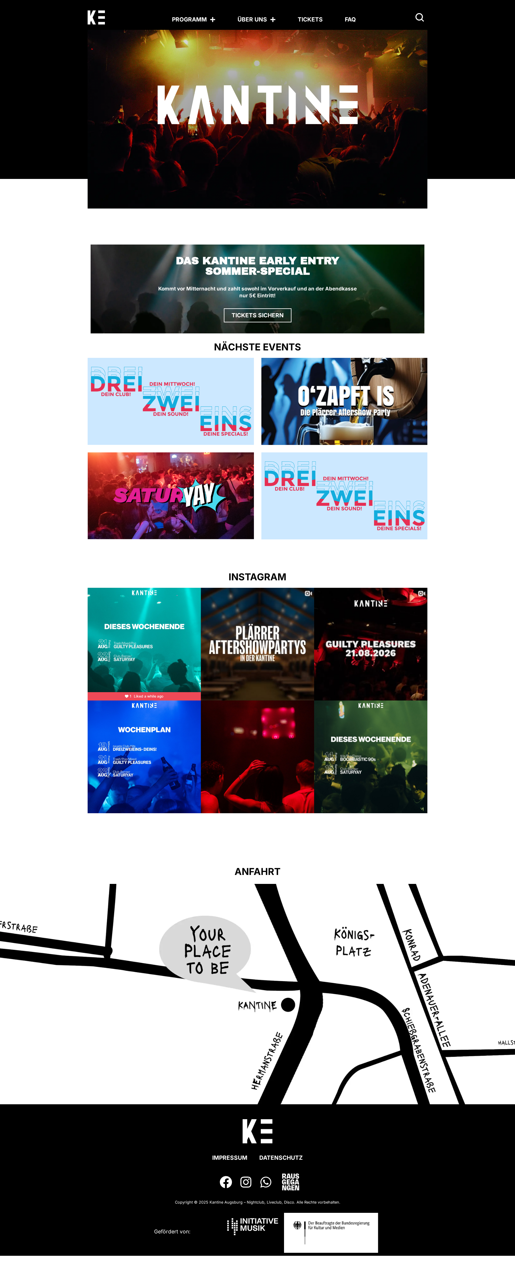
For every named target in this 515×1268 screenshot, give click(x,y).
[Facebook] (226, 1182)
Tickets (310, 19)
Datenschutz (281, 1157)
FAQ (350, 19)
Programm (189, 19)
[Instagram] (246, 1182)
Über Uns (252, 19)
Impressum (229, 1157)
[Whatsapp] (266, 1182)
